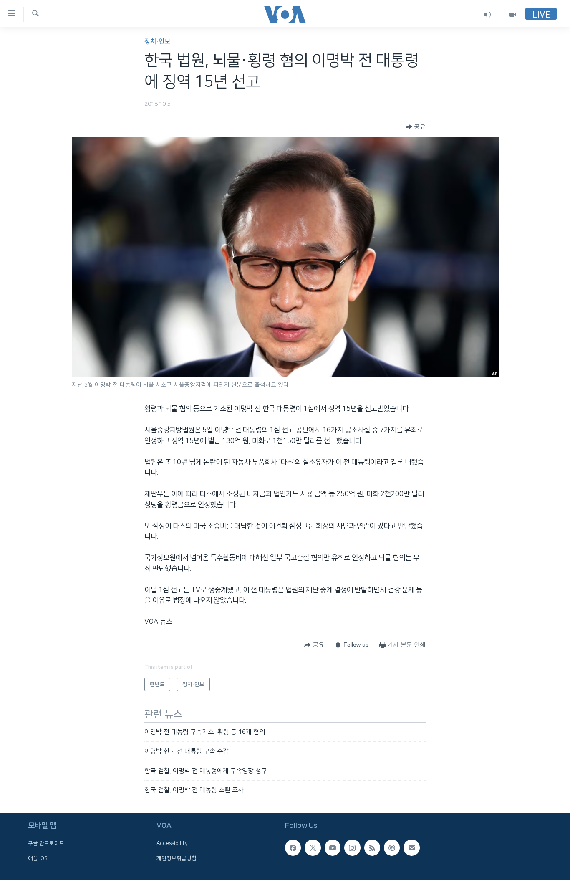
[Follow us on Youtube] (332, 848)
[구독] (411, 848)
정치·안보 (157, 41)
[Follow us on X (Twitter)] (312, 848)
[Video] (512, 14)
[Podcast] (392, 848)
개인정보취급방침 (176, 858)
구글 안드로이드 (46, 844)
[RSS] (372, 848)
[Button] (416, 126)
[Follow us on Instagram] (352, 848)
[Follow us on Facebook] (293, 848)
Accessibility (172, 844)
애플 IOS (38, 858)
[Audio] (487, 14)
